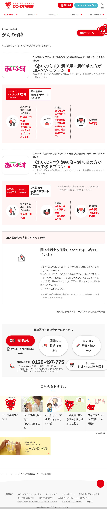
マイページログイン (88, 5)
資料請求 (67, 5)
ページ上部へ (100, 484)
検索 (102, 8)
